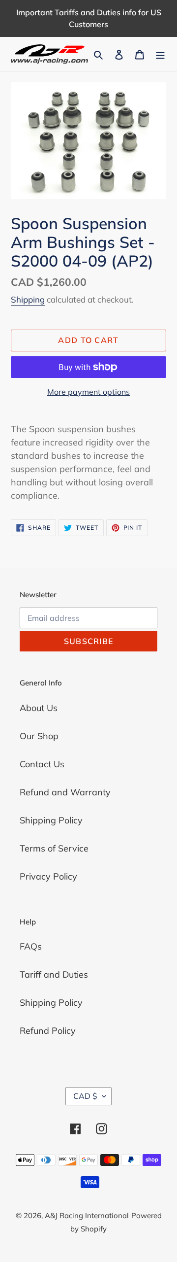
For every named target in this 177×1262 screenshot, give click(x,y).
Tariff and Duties (54, 974)
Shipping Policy (51, 820)
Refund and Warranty (65, 792)
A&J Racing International (87, 1215)
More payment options (88, 392)
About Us (39, 708)
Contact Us (42, 764)
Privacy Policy (48, 876)
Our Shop (39, 736)
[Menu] (160, 54)
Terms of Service (54, 848)
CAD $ (85, 1096)
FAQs (31, 946)
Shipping (28, 299)
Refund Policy (48, 1030)
